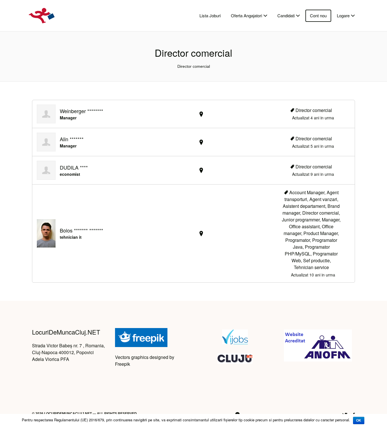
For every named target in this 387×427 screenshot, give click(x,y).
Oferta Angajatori (246, 15)
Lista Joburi (210, 15)
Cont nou (318, 15)
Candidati (286, 15)
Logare (343, 15)
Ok (358, 420)
